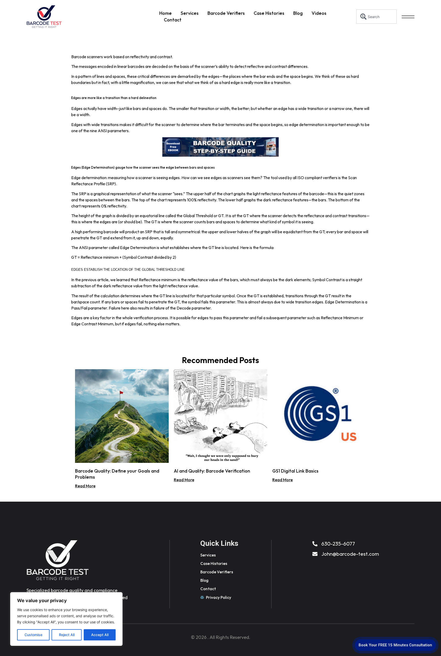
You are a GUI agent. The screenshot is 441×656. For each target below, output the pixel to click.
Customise (33, 635)
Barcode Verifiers (226, 13)
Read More (85, 485)
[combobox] (376, 16)
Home (165, 13)
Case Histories (269, 13)
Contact (172, 20)
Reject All (67, 635)
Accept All (99, 635)
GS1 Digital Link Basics (295, 471)
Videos (319, 13)
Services (190, 13)
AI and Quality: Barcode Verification (212, 471)
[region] (66, 619)
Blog (298, 13)
